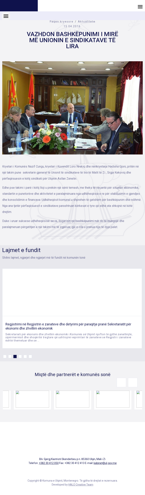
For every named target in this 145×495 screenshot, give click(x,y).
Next (132, 382)
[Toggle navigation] (140, 6)
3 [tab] (15, 356)
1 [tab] (4, 356)
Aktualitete (86, 21)
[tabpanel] (72, 308)
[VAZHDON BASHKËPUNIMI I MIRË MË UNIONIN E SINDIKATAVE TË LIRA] (72, 107)
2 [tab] (10, 356)
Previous (121, 382)
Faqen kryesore (61, 21)
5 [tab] (25, 356)
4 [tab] (20, 356)
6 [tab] (30, 356)
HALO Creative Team (80, 484)
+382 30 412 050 (49, 463)
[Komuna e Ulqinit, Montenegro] (19, 6)
